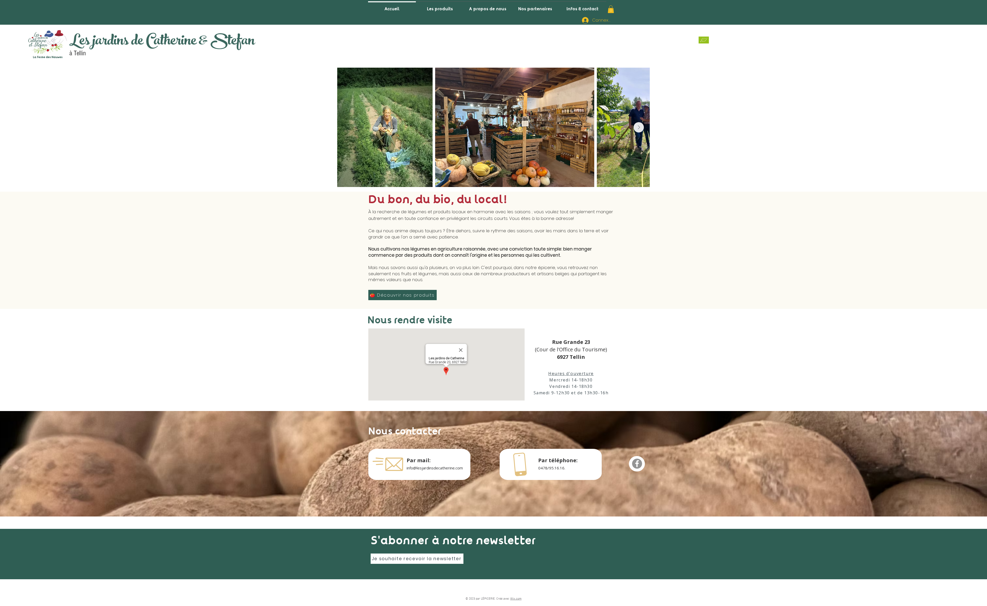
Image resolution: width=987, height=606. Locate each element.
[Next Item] (639, 127)
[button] (611, 9)
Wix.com (516, 599)
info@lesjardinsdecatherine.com (435, 467)
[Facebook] (637, 464)
